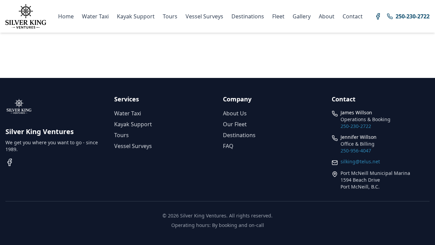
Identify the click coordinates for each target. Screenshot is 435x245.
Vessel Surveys (204, 16)
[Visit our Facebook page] (378, 16)
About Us (235, 113)
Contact (353, 16)
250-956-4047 (356, 150)
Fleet (278, 16)
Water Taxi (95, 16)
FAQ (228, 146)
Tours (170, 16)
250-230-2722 (356, 126)
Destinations (247, 16)
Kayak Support (136, 16)
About (326, 16)
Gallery (302, 16)
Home (66, 16)
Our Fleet (235, 124)
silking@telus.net (360, 161)
